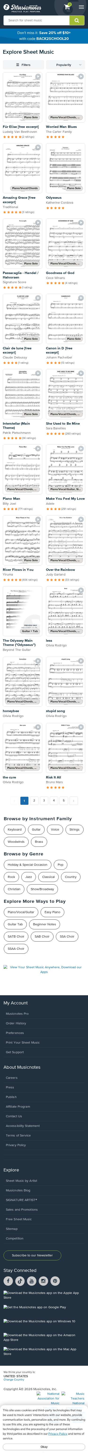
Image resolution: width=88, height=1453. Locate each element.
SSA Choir (67, 936)
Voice (55, 829)
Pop (60, 864)
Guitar (36, 829)
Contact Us (14, 1116)
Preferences (15, 1033)
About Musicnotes (22, 1067)
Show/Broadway (42, 889)
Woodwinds (16, 841)
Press (10, 1087)
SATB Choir (16, 936)
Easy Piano (52, 912)
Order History (16, 1023)
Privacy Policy (16, 1145)
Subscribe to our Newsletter (32, 1255)
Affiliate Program (18, 1106)
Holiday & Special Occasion (27, 864)
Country (71, 877)
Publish (11, 1097)
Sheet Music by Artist (21, 1180)
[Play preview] (38, 76)
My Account (16, 1003)
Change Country (14, 1379)
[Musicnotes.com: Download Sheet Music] (22, 8)
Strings (74, 829)
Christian (14, 889)
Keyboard (15, 829)
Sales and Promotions (22, 1209)
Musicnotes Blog (18, 1190)
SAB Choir (42, 936)
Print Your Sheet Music (23, 1042)
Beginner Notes (44, 924)
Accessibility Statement (23, 1126)
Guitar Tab (15, 924)
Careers (12, 1077)
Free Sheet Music (19, 1219)
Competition (14, 1238)
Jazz (28, 877)
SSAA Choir (16, 948)
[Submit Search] (76, 20)
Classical (48, 877)
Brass (39, 841)
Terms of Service (18, 1135)
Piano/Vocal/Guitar (21, 912)
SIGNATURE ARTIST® (21, 1200)
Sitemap (12, 1229)
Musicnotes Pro (17, 1013)
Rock (11, 877)
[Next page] (73, 801)
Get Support (15, 1052)
